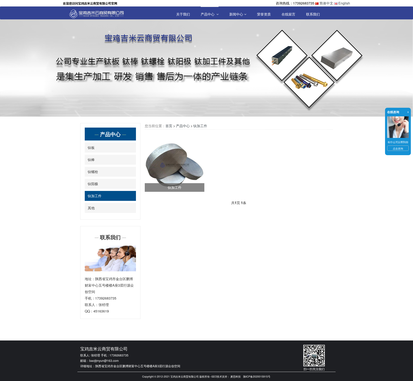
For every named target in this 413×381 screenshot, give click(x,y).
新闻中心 (236, 14)
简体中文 (326, 3)
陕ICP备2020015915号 (256, 376)
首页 (168, 125)
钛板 (91, 147)
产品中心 (208, 14)
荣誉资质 (264, 14)
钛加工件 (95, 195)
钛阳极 (93, 183)
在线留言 (288, 14)
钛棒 (91, 159)
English (344, 3)
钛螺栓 (93, 171)
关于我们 (183, 14)
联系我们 (313, 14)
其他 (91, 207)
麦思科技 (235, 376)
